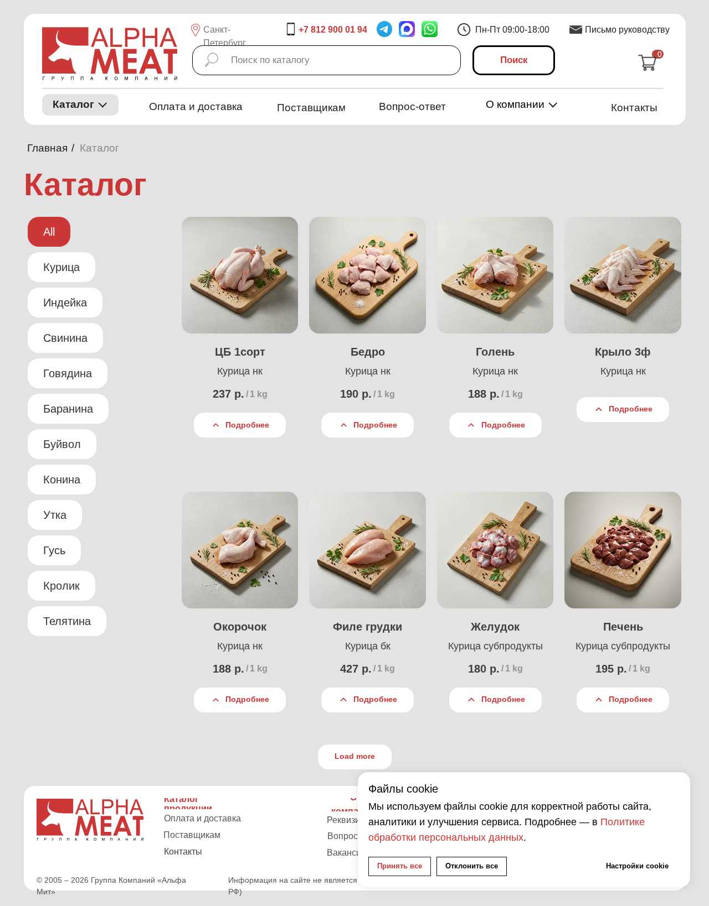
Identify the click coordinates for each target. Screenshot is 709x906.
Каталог (73, 104)
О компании (515, 104)
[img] (430, 29)
